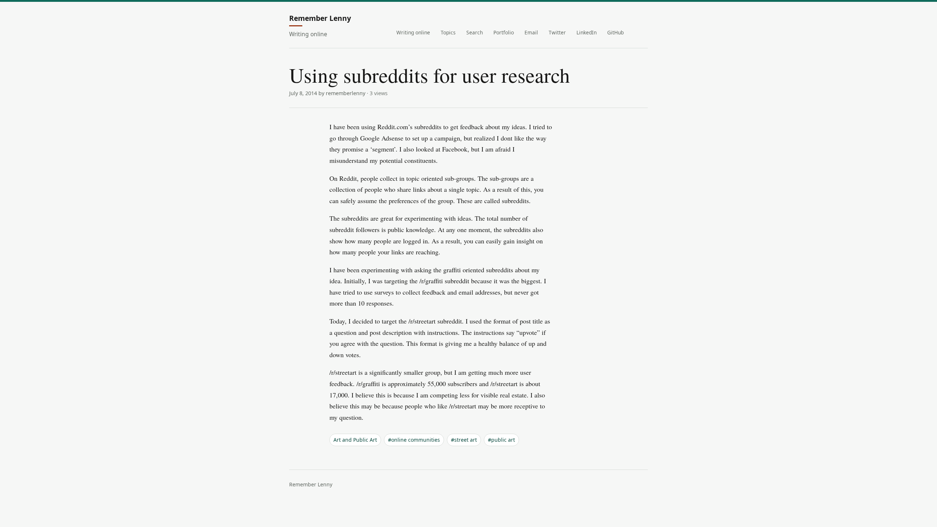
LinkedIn (586, 32)
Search (474, 32)
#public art (501, 439)
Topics (448, 32)
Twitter (557, 32)
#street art (464, 439)
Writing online (413, 32)
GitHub (615, 32)
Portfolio (503, 32)
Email (531, 32)
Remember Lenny (320, 18)
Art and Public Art (355, 439)
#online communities (414, 439)
